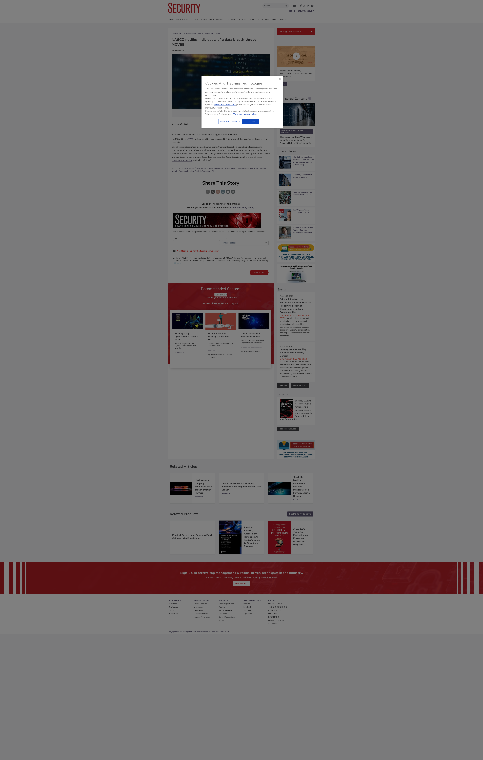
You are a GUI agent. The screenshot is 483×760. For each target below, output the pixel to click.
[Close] (280, 79)
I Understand (251, 121)
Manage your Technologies (230, 121)
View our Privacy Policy (245, 114)
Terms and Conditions (225, 104)
